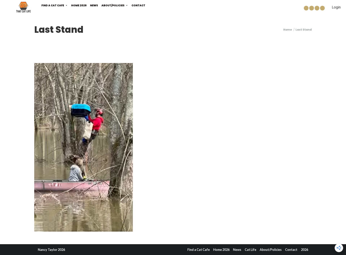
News (94, 5)
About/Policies (112, 5)
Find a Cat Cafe (52, 5)
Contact (138, 5)
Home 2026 (78, 5)
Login (336, 7)
